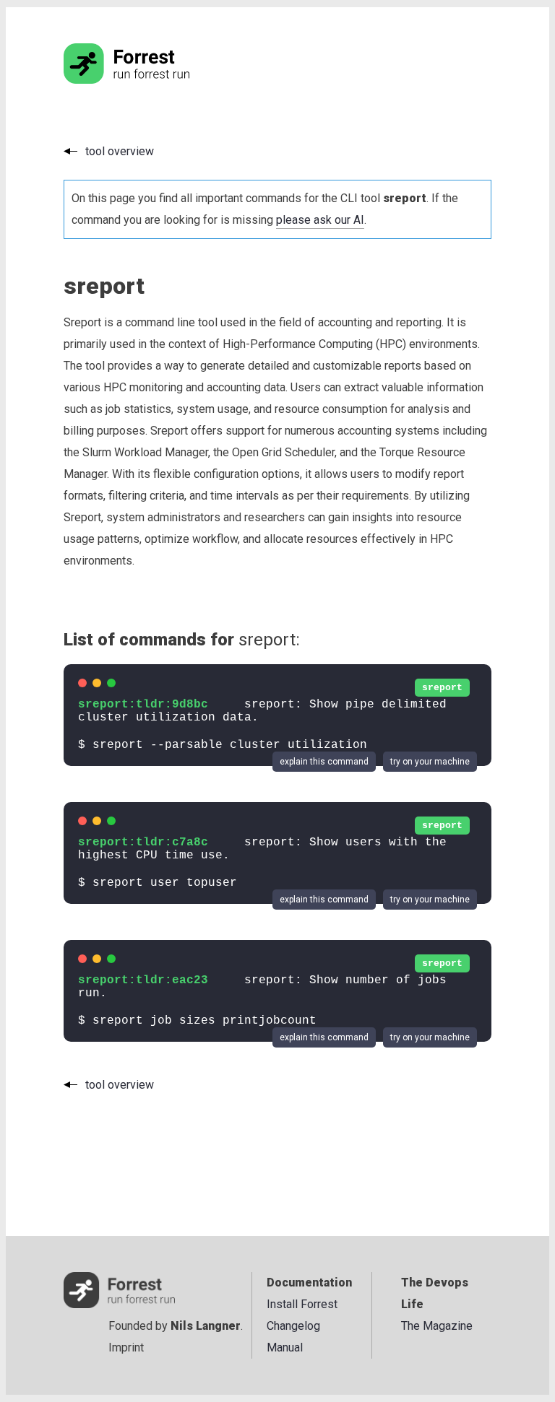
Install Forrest (302, 1304)
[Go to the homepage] (154, 80)
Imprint (126, 1347)
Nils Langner (206, 1326)
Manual (285, 1347)
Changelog (293, 1326)
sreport (442, 687)
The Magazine (437, 1326)
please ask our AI (320, 220)
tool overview (119, 151)
